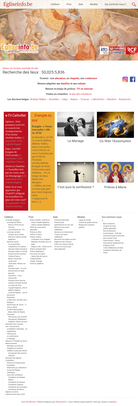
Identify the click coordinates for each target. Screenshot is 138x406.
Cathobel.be (98, 99)
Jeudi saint (12, 261)
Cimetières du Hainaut (16, 382)
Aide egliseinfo (59, 249)
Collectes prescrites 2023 (15, 394)
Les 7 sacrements (12, 326)
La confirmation (12, 336)
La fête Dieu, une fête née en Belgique (17, 301)
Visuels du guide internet (88, 222)
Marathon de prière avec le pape (41, 243)
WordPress (30, 402)
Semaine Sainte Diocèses (17, 249)
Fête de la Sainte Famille (17, 237)
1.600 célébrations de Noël (113, 248)
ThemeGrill (60, 402)
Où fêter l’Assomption (115, 141)
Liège (65, 99)
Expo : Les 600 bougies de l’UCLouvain (12, 152)
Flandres (111, 99)
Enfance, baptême (36, 264)
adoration (60, 78)
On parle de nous (109, 226)
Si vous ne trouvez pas (62, 247)
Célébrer (55, 4)
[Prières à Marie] (115, 173)
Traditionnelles (35, 259)
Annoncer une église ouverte (65, 239)
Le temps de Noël (13, 232)
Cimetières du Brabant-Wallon (16, 378)
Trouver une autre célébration (61, 236)
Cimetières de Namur (16, 389)
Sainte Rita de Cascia (39, 256)
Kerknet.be (125, 99)
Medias (94, 4)
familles (65, 83)
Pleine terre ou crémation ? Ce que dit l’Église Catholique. (17, 370)
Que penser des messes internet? (17, 354)
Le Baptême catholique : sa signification (17, 330)
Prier (69, 4)
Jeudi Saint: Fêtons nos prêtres (17, 265)
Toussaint (10, 314)
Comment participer (61, 220)
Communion (11, 334)
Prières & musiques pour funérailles (16, 364)
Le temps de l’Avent (14, 222)
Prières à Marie (115, 187)
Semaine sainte (13, 242)
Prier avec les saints (37, 254)
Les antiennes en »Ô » (16, 230)
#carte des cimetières (80, 94)
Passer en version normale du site (20, 68)
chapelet (74, 78)
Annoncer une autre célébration (61, 228)
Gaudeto (113, 402)
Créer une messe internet (63, 244)
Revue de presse (109, 231)
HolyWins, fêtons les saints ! (19, 322)
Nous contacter (109, 224)
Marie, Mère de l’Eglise (16, 312)
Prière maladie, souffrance (40, 220)
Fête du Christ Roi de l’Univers (16, 226)
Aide (80, 4)
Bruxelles (54, 99)
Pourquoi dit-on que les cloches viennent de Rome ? (18, 282)
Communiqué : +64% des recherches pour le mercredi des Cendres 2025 (113, 235)
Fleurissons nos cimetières (18, 317)
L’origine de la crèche (16, 234)
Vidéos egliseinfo (109, 228)
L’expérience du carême (17, 247)
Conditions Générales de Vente (112, 251)
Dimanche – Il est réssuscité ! (14, 277)
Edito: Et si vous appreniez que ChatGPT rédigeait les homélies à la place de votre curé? (15, 193)
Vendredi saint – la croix (17, 268)
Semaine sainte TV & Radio (18, 251)
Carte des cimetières (15, 375)
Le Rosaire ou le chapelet (40, 239)
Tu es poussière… (14, 244)
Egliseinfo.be (17, 4)
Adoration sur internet (15, 346)
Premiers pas (59, 222)
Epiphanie (11, 239)
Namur (74, 99)
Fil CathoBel (17, 115)
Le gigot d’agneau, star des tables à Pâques (18, 289)
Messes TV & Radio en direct (16, 341)
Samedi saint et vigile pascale (16, 272)
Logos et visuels (85, 220)
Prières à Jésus (36, 234)
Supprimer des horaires (63, 242)
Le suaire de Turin (14, 285)
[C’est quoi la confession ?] (75, 173)
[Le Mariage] (75, 125)
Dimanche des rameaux (17, 254)
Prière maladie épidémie (40, 222)
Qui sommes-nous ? (115, 4)
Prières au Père (35, 232)
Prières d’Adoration (37, 251)
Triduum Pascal (14, 256)
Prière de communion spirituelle (38, 228)
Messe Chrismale (14, 259)
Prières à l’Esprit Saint (38, 249)
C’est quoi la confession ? (75, 187)
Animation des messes (14, 324)
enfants (81, 83)
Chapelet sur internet (15, 348)
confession (91, 78)
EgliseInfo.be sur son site (63, 225)
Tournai (85, 99)
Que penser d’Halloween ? (17, 319)
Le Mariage (76, 141)
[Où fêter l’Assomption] (115, 125)
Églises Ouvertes (12, 392)
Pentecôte (11, 297)
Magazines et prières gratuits (86, 226)
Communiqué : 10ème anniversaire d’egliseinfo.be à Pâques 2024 (113, 243)
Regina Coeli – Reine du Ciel (41, 247)
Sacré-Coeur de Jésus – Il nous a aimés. (16, 306)
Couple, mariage (36, 261)
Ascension (11, 295)
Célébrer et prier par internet (17, 351)
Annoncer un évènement (63, 232)
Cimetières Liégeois (15, 385)
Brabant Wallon (38, 99)
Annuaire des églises (13, 358)
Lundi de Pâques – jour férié (18, 293)
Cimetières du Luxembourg (18, 387)
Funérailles (10, 360)
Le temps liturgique (13, 220)
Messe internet (11, 343)
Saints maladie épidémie (40, 225)
